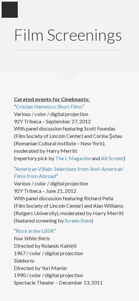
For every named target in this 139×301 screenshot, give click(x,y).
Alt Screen (112, 158)
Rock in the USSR (35, 231)
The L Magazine (73, 158)
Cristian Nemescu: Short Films (49, 106)
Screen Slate (78, 220)
